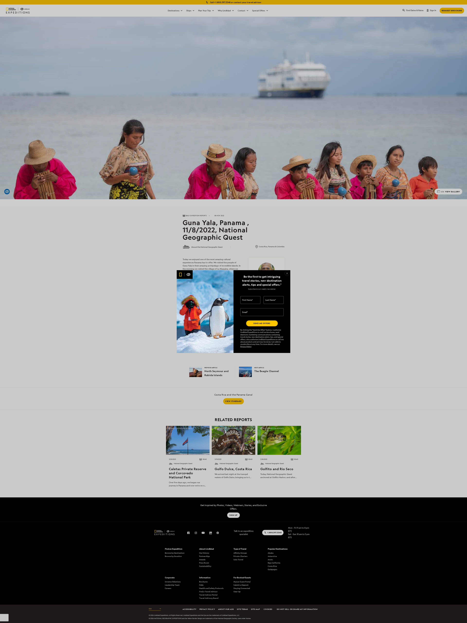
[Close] (287, 273)
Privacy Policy (245, 346)
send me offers (261, 323)
